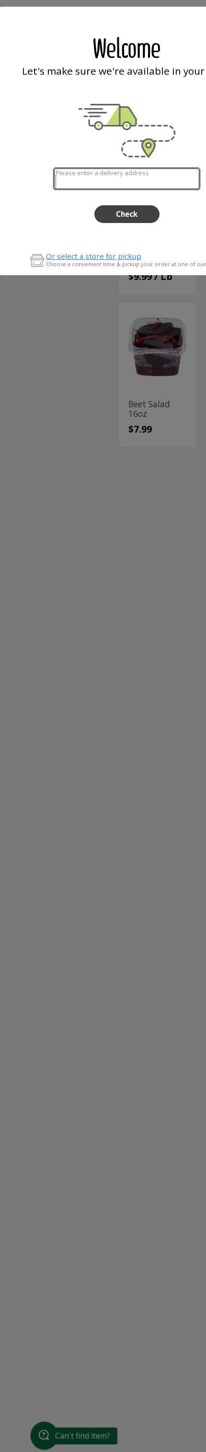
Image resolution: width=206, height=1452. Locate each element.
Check (126, 214)
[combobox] (126, 179)
